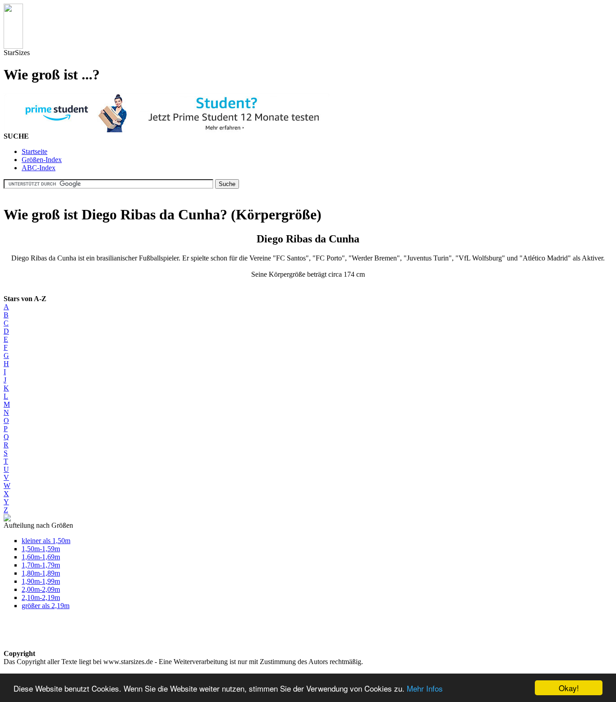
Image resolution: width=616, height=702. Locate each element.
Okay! (569, 687)
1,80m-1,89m (41, 573)
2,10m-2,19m (41, 597)
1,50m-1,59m (41, 549)
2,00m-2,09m (41, 589)
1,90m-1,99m (41, 581)
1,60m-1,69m (41, 557)
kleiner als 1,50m (46, 540)
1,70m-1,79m (41, 565)
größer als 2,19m (45, 605)
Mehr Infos (425, 688)
